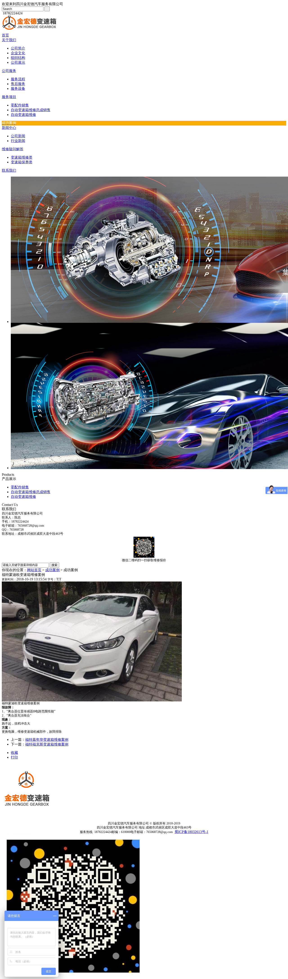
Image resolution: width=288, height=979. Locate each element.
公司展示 (18, 62)
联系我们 (9, 170)
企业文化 (18, 53)
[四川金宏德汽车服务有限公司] (30, 32)
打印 (14, 757)
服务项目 (9, 97)
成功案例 (52, 570)
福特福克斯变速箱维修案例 (46, 744)
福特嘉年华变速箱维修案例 (46, 739)
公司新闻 (18, 136)
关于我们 (9, 40)
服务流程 (18, 79)
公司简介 (18, 48)
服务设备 (18, 88)
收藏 (14, 752)
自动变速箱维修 (23, 115)
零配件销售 (20, 105)
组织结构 (18, 58)
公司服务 (9, 71)
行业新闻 (18, 141)
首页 (5, 35)
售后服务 (18, 84)
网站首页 (34, 570)
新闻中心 (9, 128)
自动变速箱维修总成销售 (30, 110)
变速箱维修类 (21, 157)
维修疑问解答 (12, 149)
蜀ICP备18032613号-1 (191, 832)
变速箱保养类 (21, 162)
